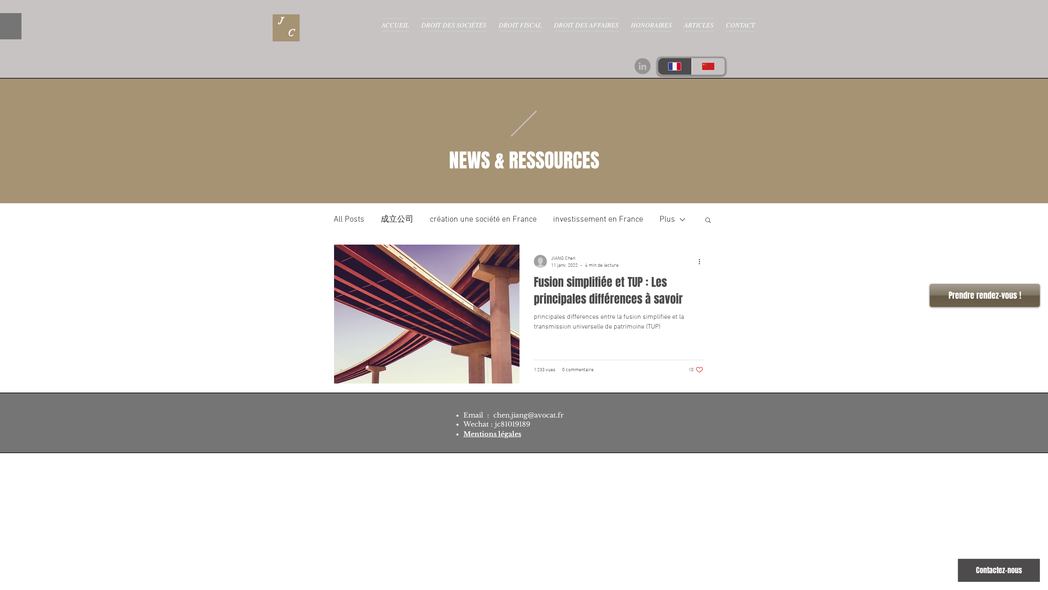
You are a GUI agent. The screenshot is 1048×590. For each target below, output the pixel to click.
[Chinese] (708, 66)
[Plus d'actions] (702, 261)
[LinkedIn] (642, 66)
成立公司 (397, 220)
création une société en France (483, 220)
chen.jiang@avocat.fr (528, 415)
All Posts (349, 220)
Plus (667, 220)
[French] (674, 66)
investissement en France (598, 220)
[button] (708, 220)
